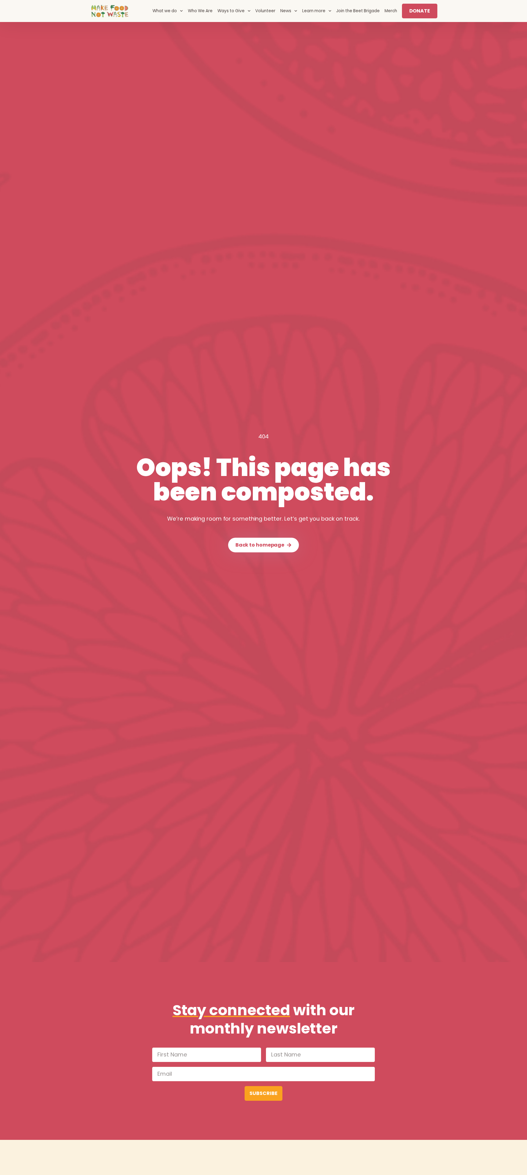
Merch (391, 11)
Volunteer (265, 11)
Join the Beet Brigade (358, 11)
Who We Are (200, 11)
